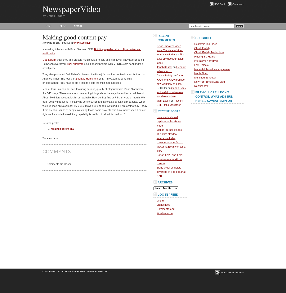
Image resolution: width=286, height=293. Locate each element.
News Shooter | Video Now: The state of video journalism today (170, 50)
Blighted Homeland (87, 78)
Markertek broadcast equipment (212, 69)
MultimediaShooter (205, 77)
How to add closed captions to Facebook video (169, 121)
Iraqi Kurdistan (75, 64)
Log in (160, 200)
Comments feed (166, 209)
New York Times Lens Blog (209, 81)
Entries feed (163, 204)
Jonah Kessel (164, 67)
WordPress (227, 272)
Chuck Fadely (164, 75)
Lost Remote (201, 65)
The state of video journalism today (170, 58)
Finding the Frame (204, 56)
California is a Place (205, 44)
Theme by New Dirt (97, 271)
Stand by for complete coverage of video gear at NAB (171, 172)
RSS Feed (219, 4)
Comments (237, 4)
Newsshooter (201, 86)
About (78, 26)
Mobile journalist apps (169, 129)
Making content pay (62, 128)
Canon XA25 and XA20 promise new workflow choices (171, 79)
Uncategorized (82, 43)
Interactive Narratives (206, 60)
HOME (48, 26)
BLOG (62, 26)
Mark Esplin (163, 100)
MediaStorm (50, 59)
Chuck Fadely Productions (209, 52)
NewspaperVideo (71, 9)
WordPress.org (165, 213)
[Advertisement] (217, 131)
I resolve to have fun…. (170, 142)
